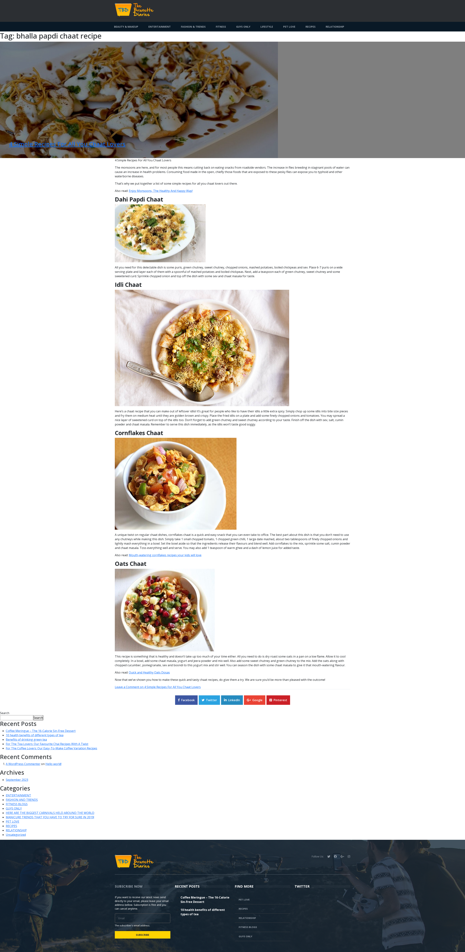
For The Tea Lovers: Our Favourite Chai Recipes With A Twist (47, 744)
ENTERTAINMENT (159, 26)
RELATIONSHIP (335, 26)
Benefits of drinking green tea (26, 740)
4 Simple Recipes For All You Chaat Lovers (67, 144)
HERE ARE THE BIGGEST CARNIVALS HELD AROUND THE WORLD (50, 813)
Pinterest (280, 700)
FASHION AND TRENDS (22, 800)
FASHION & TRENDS (193, 26)
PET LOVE (289, 26)
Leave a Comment (158, 687)
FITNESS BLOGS (17, 804)
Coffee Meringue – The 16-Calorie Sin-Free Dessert (41, 731)
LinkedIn (234, 700)
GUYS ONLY (243, 26)
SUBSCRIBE (142, 935)
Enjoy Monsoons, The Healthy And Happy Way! (161, 191)
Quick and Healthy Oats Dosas (149, 672)
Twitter (211, 700)
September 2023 (17, 780)
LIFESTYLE (266, 26)
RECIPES (311, 26)
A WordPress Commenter (23, 764)
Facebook (188, 700)
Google (257, 700)
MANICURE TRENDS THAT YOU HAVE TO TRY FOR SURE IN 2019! (50, 817)
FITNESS (221, 26)
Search (4, 713)
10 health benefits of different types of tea (34, 735)
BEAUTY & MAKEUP (126, 26)
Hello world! (53, 764)
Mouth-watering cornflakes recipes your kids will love (165, 555)
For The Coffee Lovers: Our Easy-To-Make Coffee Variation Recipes (51, 748)
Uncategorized (16, 835)
